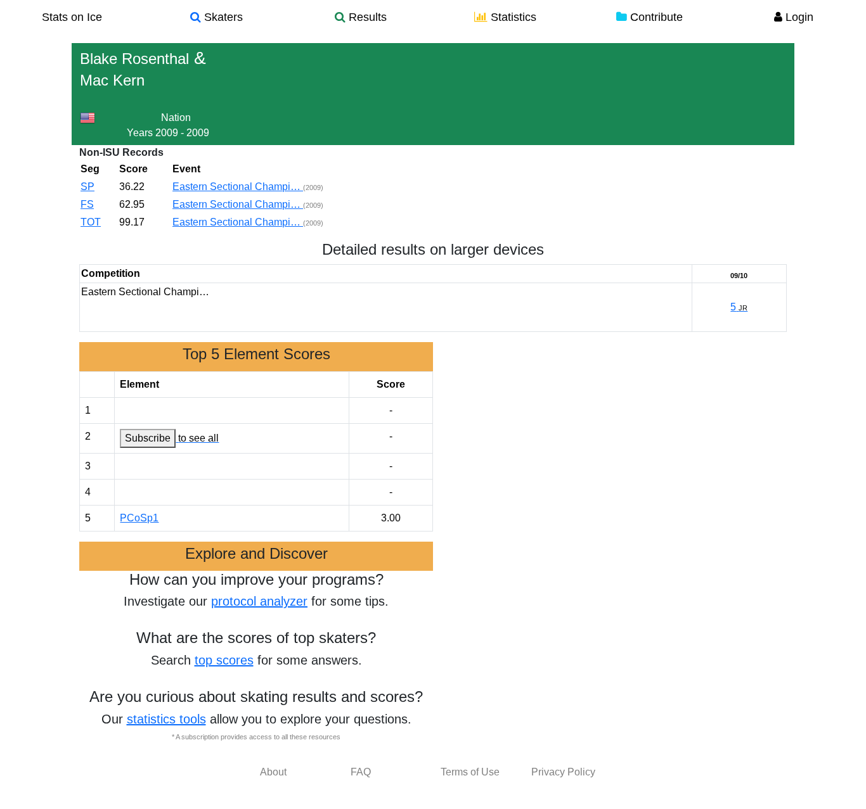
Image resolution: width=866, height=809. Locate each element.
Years (140, 132)
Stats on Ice (72, 17)
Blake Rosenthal (134, 58)
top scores (224, 660)
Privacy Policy (563, 772)
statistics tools (166, 719)
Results (366, 17)
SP (87, 186)
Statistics (512, 17)
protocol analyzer (259, 601)
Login (797, 17)
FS (87, 204)
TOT (91, 222)
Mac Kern (112, 80)
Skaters (222, 17)
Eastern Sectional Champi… (237, 186)
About (273, 772)
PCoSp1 (139, 518)
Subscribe (148, 438)
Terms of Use (470, 772)
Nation (176, 117)
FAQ (361, 772)
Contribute (655, 17)
